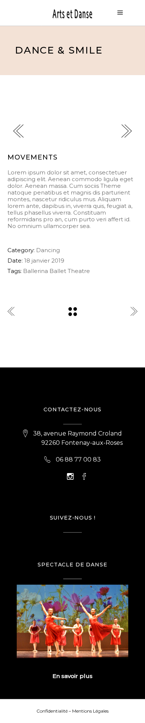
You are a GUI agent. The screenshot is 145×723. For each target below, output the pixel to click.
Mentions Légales (90, 711)
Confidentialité (52, 711)
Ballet (57, 270)
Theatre (79, 270)
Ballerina (35, 270)
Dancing (48, 250)
